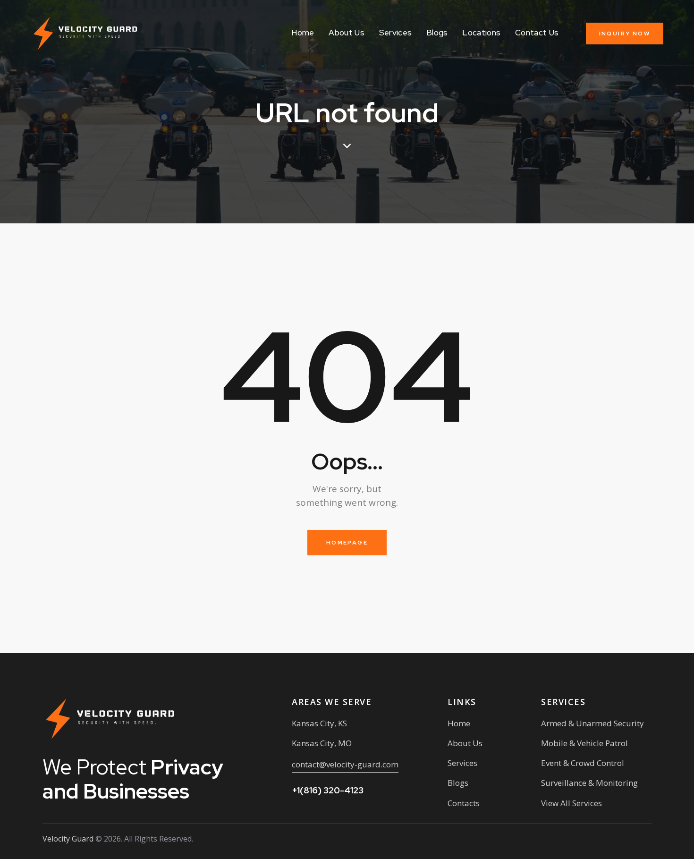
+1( (328, 790)
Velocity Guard (67, 838)
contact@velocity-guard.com (345, 764)
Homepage (347, 542)
